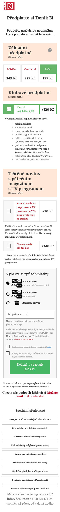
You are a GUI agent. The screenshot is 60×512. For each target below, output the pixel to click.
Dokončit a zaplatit (30, 367)
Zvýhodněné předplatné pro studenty (30, 445)
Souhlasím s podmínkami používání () (32, 346)
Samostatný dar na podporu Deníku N (30, 488)
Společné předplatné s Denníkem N (30, 479)
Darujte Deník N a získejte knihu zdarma (30, 419)
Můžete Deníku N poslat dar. (36, 394)
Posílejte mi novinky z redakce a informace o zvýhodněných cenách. (33, 355)
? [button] (49, 50)
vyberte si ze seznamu (24, 339)
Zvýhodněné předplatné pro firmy (30, 462)
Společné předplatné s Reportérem (30, 471)
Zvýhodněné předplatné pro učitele (30, 427)
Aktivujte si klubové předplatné (30, 436)
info (49, 346)
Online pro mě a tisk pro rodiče (30, 453)
